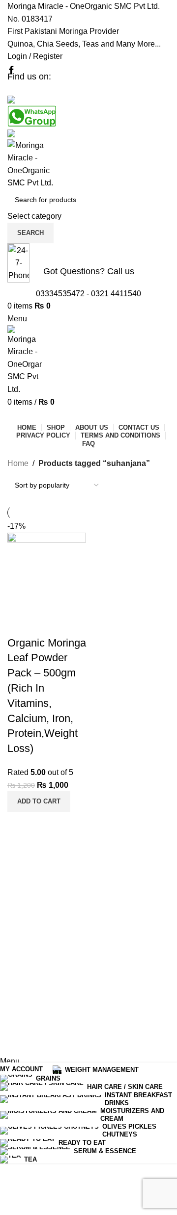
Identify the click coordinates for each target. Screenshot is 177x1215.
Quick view (19, 623)
